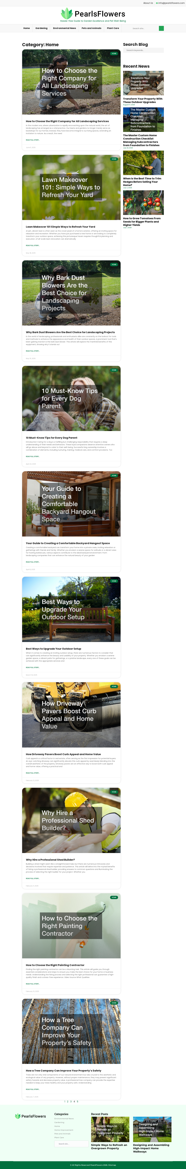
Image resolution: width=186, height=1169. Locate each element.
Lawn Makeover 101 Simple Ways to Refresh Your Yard (60, 227)
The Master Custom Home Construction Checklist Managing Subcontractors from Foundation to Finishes (141, 140)
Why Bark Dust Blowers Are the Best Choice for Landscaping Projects (70, 332)
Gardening (41, 28)
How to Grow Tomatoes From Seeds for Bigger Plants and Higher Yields (142, 222)
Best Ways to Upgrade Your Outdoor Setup (53, 649)
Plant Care (113, 28)
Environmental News (64, 28)
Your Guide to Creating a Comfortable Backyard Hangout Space (68, 543)
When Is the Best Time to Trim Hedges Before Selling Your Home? (142, 182)
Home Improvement (63, 1130)
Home (26, 28)
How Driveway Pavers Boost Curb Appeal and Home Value (63, 754)
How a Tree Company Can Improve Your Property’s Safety (63, 1070)
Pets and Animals (91, 28)
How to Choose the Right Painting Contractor (55, 965)
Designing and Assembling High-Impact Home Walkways (151, 1148)
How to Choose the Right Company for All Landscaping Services (67, 121)
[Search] (161, 28)
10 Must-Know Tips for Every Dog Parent (51, 438)
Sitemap (112, 1165)
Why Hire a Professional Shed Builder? (50, 860)
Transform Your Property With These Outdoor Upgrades (142, 100)
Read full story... (33, 140)
